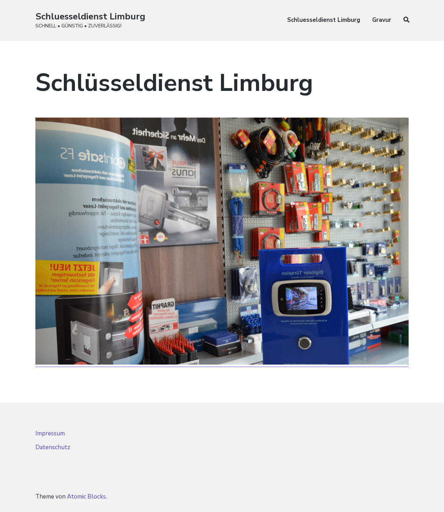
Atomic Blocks (86, 497)
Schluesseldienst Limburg (90, 16)
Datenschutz (52, 447)
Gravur (381, 20)
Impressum (50, 433)
